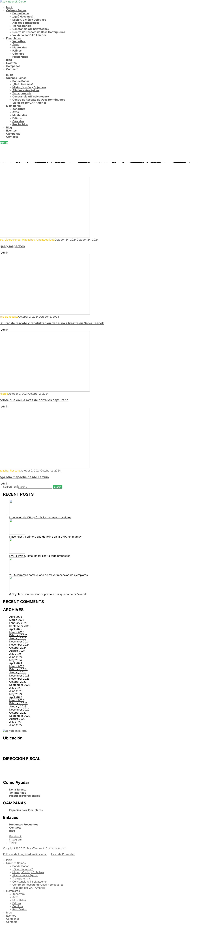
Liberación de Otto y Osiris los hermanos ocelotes (40, 517)
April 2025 (15, 629)
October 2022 (17, 712)
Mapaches (28, 239)
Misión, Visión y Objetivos (29, 19)
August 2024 (17, 650)
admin (5, 252)
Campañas (13, 66)
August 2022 (17, 718)
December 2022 (19, 709)
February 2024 (18, 669)
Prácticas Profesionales (24, 795)
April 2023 (15, 697)
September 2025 (19, 626)
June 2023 (16, 691)
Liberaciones (12, 239)
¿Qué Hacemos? (23, 16)
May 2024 (15, 660)
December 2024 (19, 641)
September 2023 (19, 684)
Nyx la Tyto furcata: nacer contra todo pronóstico (39, 555)
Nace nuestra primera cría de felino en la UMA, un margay (45, 536)
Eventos (11, 63)
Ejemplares (13, 38)
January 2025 (17, 638)
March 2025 (16, 632)
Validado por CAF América (29, 35)
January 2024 (17, 672)
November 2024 (19, 644)
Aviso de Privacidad (63, 854)
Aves (15, 44)
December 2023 (19, 675)
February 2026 (18, 623)
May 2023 (15, 694)
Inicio (9, 7)
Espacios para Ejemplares (26, 810)
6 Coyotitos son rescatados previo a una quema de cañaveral (47, 594)
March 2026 (16, 619)
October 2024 (18, 647)
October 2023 (18, 681)
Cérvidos (18, 53)
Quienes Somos (16, 10)
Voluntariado (17, 792)
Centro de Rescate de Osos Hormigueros (38, 32)
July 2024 (15, 653)
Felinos (17, 50)
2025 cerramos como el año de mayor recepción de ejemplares (48, 575)
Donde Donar (20, 13)
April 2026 (15, 616)
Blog (9, 59)
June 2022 (15, 725)
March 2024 (16, 666)
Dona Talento (17, 789)
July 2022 (15, 722)
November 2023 (19, 678)
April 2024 (15, 663)
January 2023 (17, 706)
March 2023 (16, 700)
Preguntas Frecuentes (23, 824)
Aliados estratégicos (25, 22)
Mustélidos (19, 47)
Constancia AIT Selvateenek (30, 28)
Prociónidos (20, 56)
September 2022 (19, 715)
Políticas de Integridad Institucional (25, 854)
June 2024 (16, 657)
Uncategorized (45, 239)
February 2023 (18, 703)
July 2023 (15, 687)
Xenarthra (19, 41)
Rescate (15, 470)
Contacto (12, 69)
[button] (4, 142)
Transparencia (21, 25)
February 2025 (18, 635)
